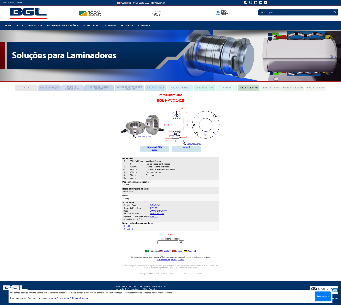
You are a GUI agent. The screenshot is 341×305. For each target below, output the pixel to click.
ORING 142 (155, 205)
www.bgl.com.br (163, 260)
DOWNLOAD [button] (89, 26)
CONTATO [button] (143, 26)
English (167, 251)
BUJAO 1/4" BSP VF (159, 211)
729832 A (154, 216)
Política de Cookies (79, 298)
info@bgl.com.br (158, 3)
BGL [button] (19, 26)
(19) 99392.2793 (141, 3)
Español (178, 251)
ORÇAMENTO (109, 26)
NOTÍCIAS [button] (126, 26)
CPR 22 (153, 208)
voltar (170, 234)
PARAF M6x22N (157, 213)
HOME (8, 26)
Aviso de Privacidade (58, 298)
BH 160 (126, 226)
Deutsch (191, 251)
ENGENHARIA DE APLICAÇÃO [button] (61, 26)
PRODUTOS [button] (34, 26)
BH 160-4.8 (128, 229)
